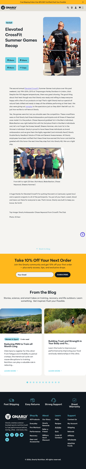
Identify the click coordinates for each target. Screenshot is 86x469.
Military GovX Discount (46, 437)
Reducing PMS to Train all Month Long (18, 345)
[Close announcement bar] (83, 2)
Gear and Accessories (34, 440)
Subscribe (62, 275)
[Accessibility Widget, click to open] (82, 234)
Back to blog (44, 248)
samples (29, 106)
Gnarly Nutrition (38, 459)
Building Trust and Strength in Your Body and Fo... (65, 342)
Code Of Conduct (58, 436)
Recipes (58, 423)
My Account (72, 423)
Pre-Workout (35, 427)
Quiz (57, 431)
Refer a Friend (45, 430)
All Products (35, 419)
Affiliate (71, 435)
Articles (58, 427)
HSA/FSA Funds (71, 444)
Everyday (33, 423)
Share (11, 60)
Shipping (71, 427)
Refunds (71, 431)
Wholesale (72, 439)
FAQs (57, 419)
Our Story (46, 419)
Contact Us (72, 419)
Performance (35, 431)
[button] (82, 7)
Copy (24, 67)
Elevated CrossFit (32, 88)
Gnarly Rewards (45, 424)
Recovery (33, 435)
